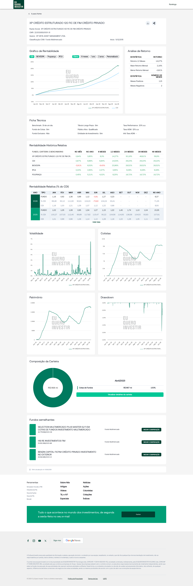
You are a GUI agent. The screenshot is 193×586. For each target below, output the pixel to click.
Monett (29, 499)
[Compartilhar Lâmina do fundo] (154, 23)
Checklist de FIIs (32, 490)
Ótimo (75, 57)
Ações (86, 486)
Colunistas (88, 490)
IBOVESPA (40, 57)
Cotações (87, 494)
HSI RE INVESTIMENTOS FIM (51, 440)
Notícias (86, 482)
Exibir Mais (96, 222)
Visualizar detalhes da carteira (120, 394)
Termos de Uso (93, 579)
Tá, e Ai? (64, 494)
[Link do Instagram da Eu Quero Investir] (34, 540)
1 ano (93, 57)
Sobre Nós (65, 482)
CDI (31, 57)
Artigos (63, 486)
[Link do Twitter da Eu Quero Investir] (45, 540)
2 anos (101, 57)
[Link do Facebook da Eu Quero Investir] (28, 540)
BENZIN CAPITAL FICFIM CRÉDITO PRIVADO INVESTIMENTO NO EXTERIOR (67, 453)
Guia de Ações (31, 493)
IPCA (61, 57)
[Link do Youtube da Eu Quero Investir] (39, 540)
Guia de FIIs (30, 496)
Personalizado (112, 57)
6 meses (84, 57)
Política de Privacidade (75, 579)
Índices (86, 498)
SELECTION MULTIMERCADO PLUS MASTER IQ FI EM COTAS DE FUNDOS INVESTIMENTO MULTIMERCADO (64, 428)
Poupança (52, 57)
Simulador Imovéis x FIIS (34, 487)
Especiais (64, 498)
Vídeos (63, 490)
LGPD (105, 579)
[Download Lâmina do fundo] (148, 23)
